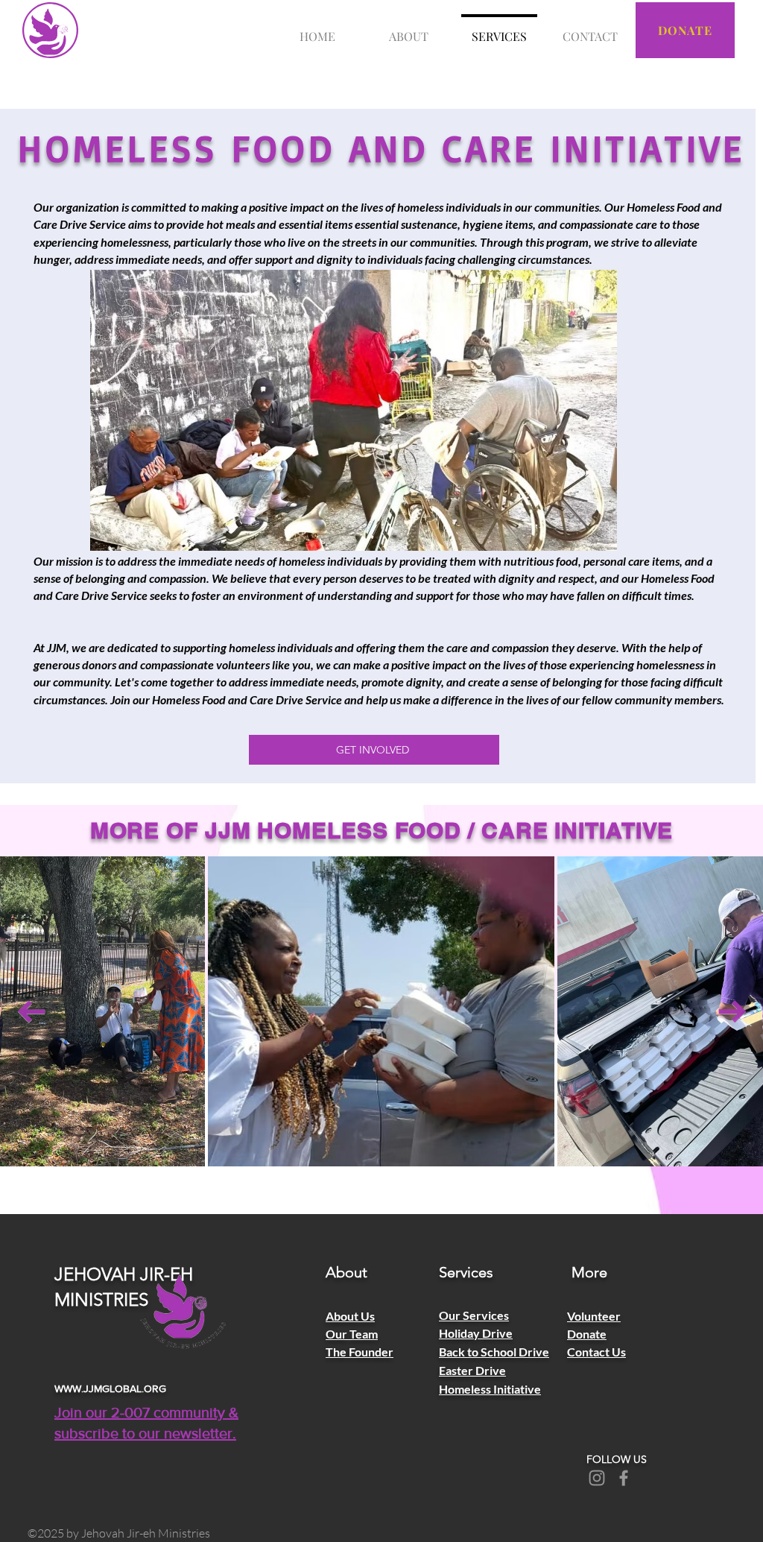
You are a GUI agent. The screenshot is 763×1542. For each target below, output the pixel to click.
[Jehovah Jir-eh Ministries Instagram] (596, 1477)
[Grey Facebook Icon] (623, 1477)
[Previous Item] (31, 1011)
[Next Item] (732, 1011)
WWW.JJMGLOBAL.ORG (110, 1388)
